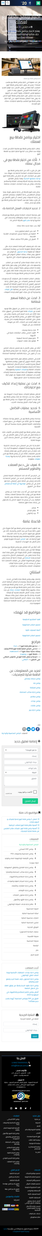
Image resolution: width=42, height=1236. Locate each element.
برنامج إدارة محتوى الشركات (24, 895)
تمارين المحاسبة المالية (30, 922)
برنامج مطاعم (35, 696)
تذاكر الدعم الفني (14, 1177)
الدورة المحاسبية (32, 908)
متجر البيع (26, 220)
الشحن (38, 1133)
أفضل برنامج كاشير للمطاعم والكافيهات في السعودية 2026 (22, 993)
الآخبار (38, 1126)
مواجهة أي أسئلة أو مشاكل (15, 483)
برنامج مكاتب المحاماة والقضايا (12, 1143)
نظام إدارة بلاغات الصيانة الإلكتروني (21, 904)
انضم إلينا (16, 1200)
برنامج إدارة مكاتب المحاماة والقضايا (20, 872)
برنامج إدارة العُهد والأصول (24, 899)
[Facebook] (30, 1108)
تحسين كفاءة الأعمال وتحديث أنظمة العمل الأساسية (33, 1208)
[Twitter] (26, 1108)
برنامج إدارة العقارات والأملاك (23, 885)
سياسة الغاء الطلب (34, 1140)
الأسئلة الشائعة (14, 1180)
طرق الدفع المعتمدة (33, 1136)
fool (15, 646)
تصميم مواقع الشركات (33, 1173)
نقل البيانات (9, 289)
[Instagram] (11, 1108)
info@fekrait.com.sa (19, 1065)
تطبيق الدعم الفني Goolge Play (11, 1185)
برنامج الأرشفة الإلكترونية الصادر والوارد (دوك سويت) (22, 860)
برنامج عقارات (35, 705)
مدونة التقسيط (33, 936)
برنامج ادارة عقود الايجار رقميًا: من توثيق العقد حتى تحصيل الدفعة (21, 987)
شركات (30, 311)
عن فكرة (37, 1119)
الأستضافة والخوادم (34, 1191)
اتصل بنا (38, 1152)
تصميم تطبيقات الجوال (33, 1184)
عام (37, 950)
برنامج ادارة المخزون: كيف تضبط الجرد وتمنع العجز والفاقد (22, 980)
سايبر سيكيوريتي (35, 1217)
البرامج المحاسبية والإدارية (11, 733)
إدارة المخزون (22, 251)
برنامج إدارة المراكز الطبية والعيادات (21, 881)
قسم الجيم (35, 954)
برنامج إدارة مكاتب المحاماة (30, 692)
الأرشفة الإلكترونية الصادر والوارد (11, 1129)
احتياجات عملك (15, 589)
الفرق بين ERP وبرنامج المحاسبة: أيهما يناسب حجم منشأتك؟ (22, 1000)
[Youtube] (16, 1108)
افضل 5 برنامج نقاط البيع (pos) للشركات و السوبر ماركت (23, 820)
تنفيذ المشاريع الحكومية (31, 619)
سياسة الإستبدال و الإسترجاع (34, 1148)
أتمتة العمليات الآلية (33, 630)
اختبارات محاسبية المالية (30, 918)
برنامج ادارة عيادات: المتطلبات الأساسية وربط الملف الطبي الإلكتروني (22, 974)
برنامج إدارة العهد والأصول (11, 1133)
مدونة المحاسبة (33, 941)
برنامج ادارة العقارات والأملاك (13, 1162)
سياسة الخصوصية (34, 1143)
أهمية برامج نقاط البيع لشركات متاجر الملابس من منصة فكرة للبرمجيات (21, 830)
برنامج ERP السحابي (27, 849)
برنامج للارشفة (35, 687)
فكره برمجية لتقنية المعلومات (16, 1230)
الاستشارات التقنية (34, 1198)
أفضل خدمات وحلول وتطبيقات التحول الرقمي (32, 1202)
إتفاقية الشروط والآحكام (32, 1130)
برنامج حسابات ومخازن (32, 678)
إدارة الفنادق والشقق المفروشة (12, 1138)
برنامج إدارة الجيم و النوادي (11, 1158)
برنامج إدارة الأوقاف (26, 890)
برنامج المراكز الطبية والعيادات (13, 1154)
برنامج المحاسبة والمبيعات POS (23, 853)
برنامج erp (36, 683)
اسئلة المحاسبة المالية (30, 913)
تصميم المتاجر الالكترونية (31, 624)
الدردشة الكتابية (14, 1173)
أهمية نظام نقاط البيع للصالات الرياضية (23, 825)
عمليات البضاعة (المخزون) (29, 931)
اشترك (35, 1036)
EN (3, 3)
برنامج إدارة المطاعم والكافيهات (22, 876)
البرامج (22, 539)
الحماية (27, 557)
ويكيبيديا (23, 654)
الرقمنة (36, 945)
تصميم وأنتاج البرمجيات (33, 1180)
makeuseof (14, 651)
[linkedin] (21, 1108)
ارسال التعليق (30, 801)
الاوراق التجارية (33, 927)
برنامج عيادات (35, 701)
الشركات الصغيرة (21, 369)
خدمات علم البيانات (34, 1214)
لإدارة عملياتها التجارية (32, 178)
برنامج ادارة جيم (34, 710)
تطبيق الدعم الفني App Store (12, 1190)
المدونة (37, 1123)
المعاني (25, 659)
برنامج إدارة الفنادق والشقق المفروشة (19, 867)
